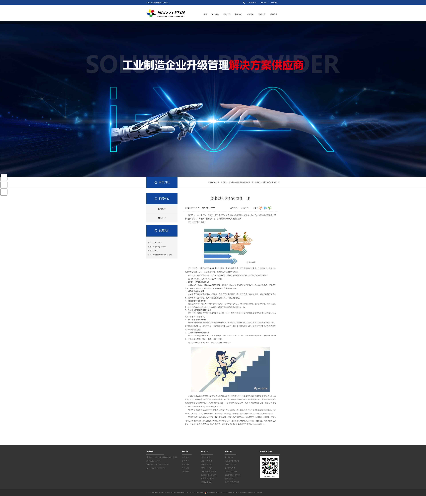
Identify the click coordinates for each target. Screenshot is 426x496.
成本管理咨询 (206, 464)
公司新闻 (162, 209)
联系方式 (273, 14)
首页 (205, 14)
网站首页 (263, 2)
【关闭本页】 (245, 208)
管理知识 (258, 182)
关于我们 (215, 14)
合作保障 (185, 468)
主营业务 (185, 464)
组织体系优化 (206, 482)
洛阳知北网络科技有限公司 (252, 493)
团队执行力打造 (207, 479)
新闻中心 (238, 14)
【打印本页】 (234, 208)
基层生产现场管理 (232, 482)
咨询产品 (226, 14)
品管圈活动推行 (231, 471)
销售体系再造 (230, 468)
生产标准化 (229, 457)
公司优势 (185, 461)
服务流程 (250, 14)
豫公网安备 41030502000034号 (219, 493)
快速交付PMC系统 (208, 475)
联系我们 (274, 2)
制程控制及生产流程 (233, 475)
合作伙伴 (185, 471)
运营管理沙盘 (230, 479)
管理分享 (262, 14)
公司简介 (185, 457)
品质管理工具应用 (232, 461)
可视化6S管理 (230, 464)
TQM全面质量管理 (208, 471)
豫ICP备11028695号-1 (195, 493)
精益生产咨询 (206, 468)
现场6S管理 (206, 457)
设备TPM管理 (206, 461)
